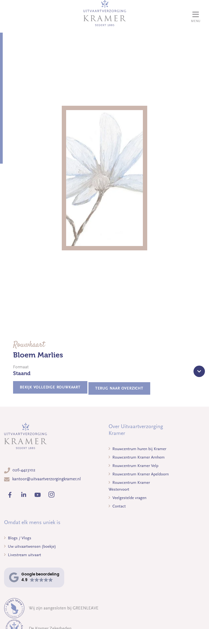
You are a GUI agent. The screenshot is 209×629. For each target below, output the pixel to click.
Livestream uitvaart (24, 554)
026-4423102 (24, 470)
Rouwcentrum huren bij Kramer (138, 448)
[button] (34, 577)
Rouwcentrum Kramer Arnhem (138, 457)
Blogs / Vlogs (19, 537)
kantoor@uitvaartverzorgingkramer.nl (46, 479)
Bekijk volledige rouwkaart (50, 387)
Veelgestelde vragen (128, 497)
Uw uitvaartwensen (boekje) (31, 546)
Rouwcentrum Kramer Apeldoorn (140, 474)
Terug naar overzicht (119, 388)
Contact (118, 506)
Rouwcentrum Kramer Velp (134, 465)
